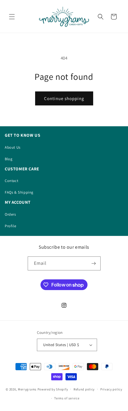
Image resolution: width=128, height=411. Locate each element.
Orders (10, 214)
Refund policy (84, 389)
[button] (11, 16)
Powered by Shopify (53, 389)
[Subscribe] (93, 263)
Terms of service (66, 398)
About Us (13, 147)
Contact (11, 180)
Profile (10, 225)
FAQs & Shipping (19, 192)
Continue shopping (64, 98)
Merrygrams (27, 389)
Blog (8, 158)
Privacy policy (111, 389)
